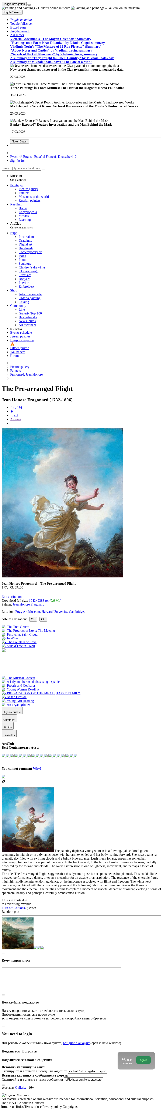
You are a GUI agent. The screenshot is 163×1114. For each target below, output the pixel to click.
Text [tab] (14, 415)
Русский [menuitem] (16, 156)
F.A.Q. (14, 1103)
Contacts (38, 1103)
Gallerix (20, 1087)
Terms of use (33, 1106)
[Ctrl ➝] (18, 678)
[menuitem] (74, 156)
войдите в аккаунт (76, 1043)
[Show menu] (29, 5)
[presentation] (85, 423)
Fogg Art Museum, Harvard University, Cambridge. (50, 611)
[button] (21, 20)
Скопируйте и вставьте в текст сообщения (32, 1079)
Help (5, 1103)
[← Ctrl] (18, 646)
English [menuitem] (28, 156)
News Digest (19, 141)
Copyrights (70, 1106)
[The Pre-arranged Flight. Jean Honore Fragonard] (62, 576)
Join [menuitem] (23, 160)
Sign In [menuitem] (15, 160)
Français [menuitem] (51, 156)
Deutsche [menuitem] (64, 156)
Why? (37, 768)
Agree (143, 1060)
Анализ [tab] (15, 419)
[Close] (43, 169)
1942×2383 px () (45, 600)
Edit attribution (12, 597)
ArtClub (21, 225)
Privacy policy (52, 1106)
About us (25, 1103)
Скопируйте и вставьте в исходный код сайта (34, 1071)
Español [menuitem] (39, 156)
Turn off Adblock (13, 908)
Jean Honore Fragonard (28, 604)
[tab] (16, 407)
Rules (20, 1106)
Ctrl (33, 619)
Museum (18, 177)
